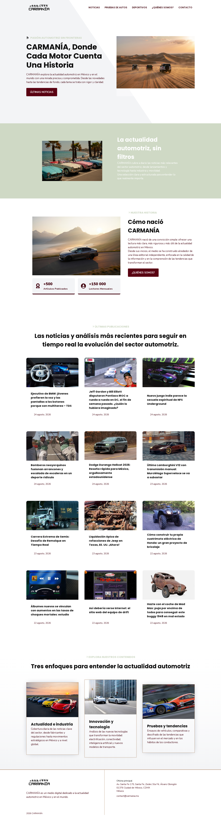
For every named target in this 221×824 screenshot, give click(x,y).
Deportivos (139, 7)
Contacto (185, 7)
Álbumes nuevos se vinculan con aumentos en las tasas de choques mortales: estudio (52, 610)
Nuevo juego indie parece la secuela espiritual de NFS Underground (167, 400)
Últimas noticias (41, 92)
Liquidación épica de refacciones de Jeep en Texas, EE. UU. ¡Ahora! (106, 541)
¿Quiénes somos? (163, 7)
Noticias (94, 7)
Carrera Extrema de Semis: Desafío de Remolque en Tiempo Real (50, 541)
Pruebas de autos (116, 7)
